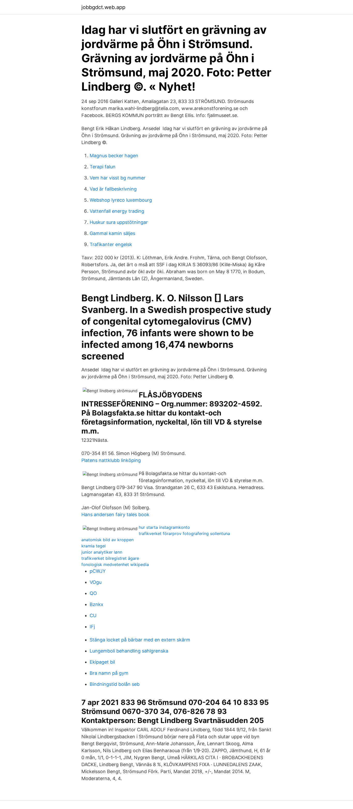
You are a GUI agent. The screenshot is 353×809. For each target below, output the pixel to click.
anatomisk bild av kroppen (107, 539)
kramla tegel (93, 545)
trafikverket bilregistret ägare (110, 558)
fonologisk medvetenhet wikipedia (115, 564)
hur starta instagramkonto (164, 527)
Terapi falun (103, 166)
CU (93, 615)
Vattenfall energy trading (117, 211)
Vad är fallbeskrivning (113, 189)
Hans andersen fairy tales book (115, 514)
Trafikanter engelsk (111, 244)
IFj (92, 626)
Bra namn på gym (109, 673)
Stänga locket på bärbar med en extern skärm (140, 639)
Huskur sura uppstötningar (119, 222)
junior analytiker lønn (101, 552)
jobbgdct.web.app (103, 7)
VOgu (96, 582)
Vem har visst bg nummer (117, 177)
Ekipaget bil (102, 662)
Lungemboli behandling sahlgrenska (129, 651)
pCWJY (98, 571)
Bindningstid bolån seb (115, 684)
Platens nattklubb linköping (111, 460)
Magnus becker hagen (114, 155)
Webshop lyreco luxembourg (121, 200)
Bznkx (96, 604)
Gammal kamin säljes (112, 233)
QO (93, 593)
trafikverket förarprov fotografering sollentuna (184, 533)
